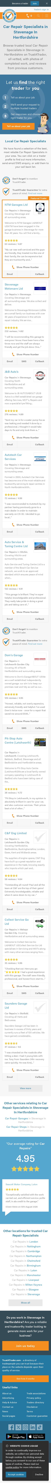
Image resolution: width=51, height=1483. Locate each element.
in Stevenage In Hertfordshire (25, 1120)
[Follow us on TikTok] (40, 1427)
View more (25, 1088)
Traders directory (35, 1402)
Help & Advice (9, 1402)
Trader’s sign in (41, 9)
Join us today (25, 1345)
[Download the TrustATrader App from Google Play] (16, 1437)
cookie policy (12, 1467)
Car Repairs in (25, 1241)
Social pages (8, 1415)
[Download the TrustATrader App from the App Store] (36, 1437)
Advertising (8, 1397)
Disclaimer (32, 1406)
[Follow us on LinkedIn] (33, 1427)
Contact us (7, 1406)
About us (7, 1393)
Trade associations (36, 1393)
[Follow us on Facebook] (11, 1427)
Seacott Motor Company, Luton (22, 1184)
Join (33, 3)
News (5, 1411)
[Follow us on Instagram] (25, 1427)
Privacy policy (34, 1397)
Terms (30, 1411)
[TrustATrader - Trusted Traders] (9, 14)
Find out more (35, 193)
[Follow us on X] (18, 1427)
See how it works (25, 1378)
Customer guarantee (37, 1415)
